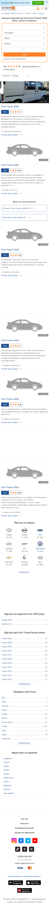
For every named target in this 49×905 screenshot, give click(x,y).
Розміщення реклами (24, 828)
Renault (24, 563)
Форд (35, 13)
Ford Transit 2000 (10, 106)
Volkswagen (40, 549)
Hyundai (9, 549)
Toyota (9, 536)
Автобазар (5, 13)
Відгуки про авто (17, 13)
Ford (40, 536)
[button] (47, 8)
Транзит (41, 13)
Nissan (24, 536)
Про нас (24, 819)
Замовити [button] (38, 3)
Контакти (24, 823)
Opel (40, 563)
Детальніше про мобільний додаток (24, 876)
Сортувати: (6, 76)
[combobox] (24, 38)
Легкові (28, 13)
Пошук (24, 54)
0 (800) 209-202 (24, 856)
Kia (24, 549)
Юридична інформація (25, 832)
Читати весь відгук (9, 135)
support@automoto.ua (24, 863)
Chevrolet (9, 563)
